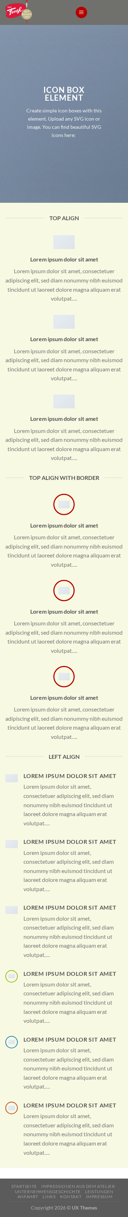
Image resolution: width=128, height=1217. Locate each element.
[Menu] (81, 12)
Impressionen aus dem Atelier (78, 1186)
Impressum (99, 1196)
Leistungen (99, 1191)
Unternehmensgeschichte (48, 1191)
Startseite (24, 1186)
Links (49, 1196)
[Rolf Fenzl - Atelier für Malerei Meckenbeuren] (34, 12)
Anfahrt (27, 1196)
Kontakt (70, 1196)
